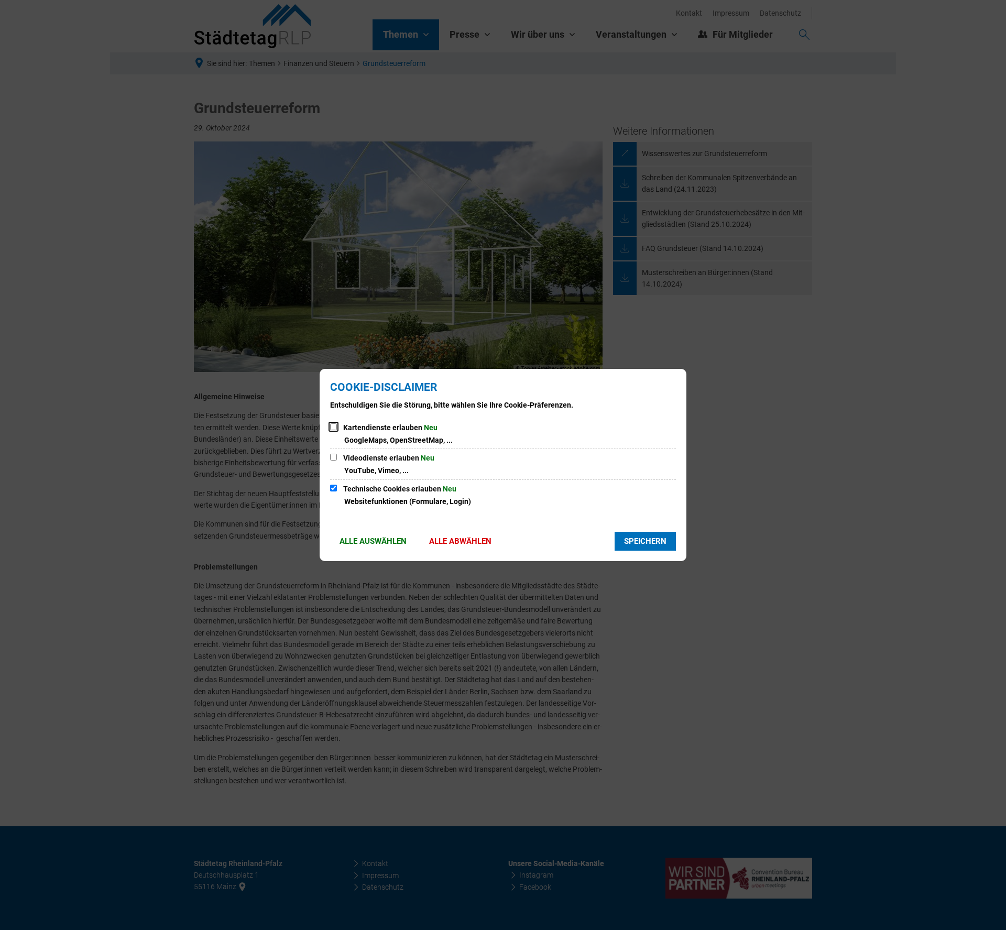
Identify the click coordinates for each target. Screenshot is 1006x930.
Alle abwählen (460, 541)
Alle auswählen (373, 541)
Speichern (645, 541)
